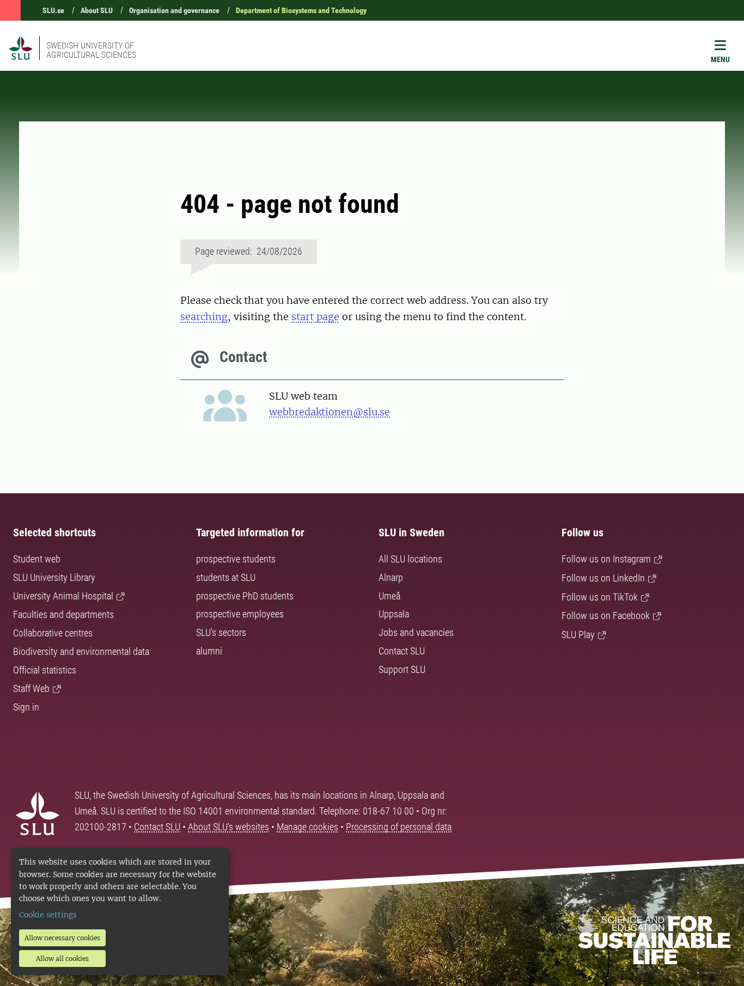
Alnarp (391, 577)
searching (204, 316)
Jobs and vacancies (416, 632)
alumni (209, 651)
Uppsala (394, 614)
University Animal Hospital (63, 596)
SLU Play (578, 634)
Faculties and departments (63, 614)
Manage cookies (307, 826)
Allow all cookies (62, 958)
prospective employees (240, 614)
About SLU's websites (228, 826)
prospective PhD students (245, 596)
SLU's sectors (221, 632)
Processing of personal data (399, 826)
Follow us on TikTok (600, 597)
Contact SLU (402, 651)
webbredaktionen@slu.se (329, 412)
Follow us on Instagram (606, 559)
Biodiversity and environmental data (81, 651)
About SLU (97, 10)
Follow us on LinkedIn (603, 578)
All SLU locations (410, 559)
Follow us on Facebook (606, 615)
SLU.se (53, 10)
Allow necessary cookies (62, 938)
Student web (36, 559)
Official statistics (44, 670)
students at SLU (225, 577)
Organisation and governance (174, 10)
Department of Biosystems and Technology (301, 10)
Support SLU (402, 669)
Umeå (389, 596)
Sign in (26, 707)
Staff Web (31, 688)
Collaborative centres (53, 633)
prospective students (236, 559)
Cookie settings (48, 915)
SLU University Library (54, 577)
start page (315, 316)
